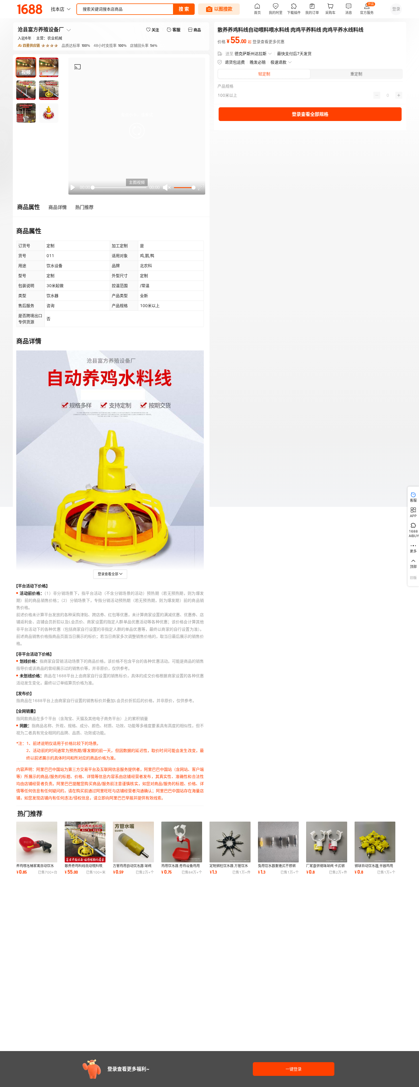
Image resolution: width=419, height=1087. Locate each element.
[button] (136, 130)
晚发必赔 (258, 62)
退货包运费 (235, 62)
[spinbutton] (388, 95)
